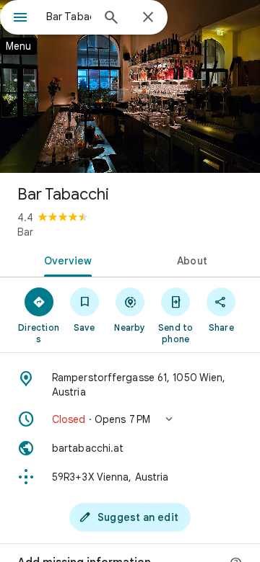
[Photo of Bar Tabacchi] (130, 86)
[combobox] (68, 16)
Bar (25, 232)
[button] (130, 419)
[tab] (65, 259)
